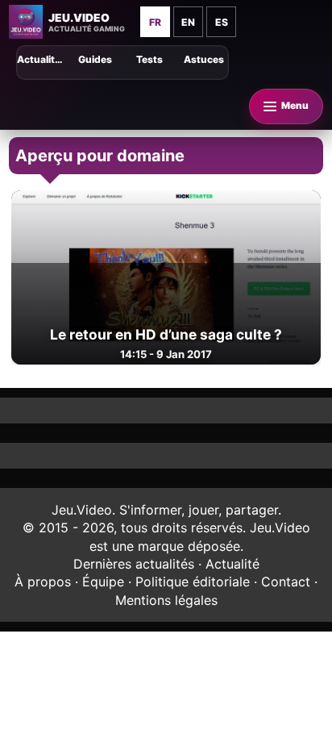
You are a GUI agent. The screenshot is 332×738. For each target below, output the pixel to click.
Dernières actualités (133, 564)
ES (221, 22)
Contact (285, 581)
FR (155, 22)
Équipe (103, 581)
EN (188, 22)
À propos (43, 581)
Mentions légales (166, 600)
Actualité (232, 564)
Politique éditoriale (192, 581)
